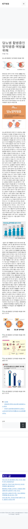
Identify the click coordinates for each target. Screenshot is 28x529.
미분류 (6, 402)
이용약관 (17, 514)
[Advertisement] (14, 22)
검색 (3, 421)
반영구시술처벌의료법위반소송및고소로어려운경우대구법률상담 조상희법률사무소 (13, 411)
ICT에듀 (5, 4)
